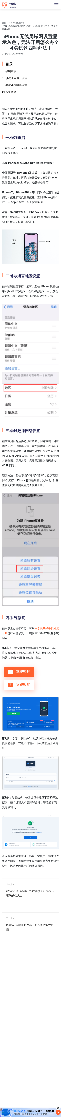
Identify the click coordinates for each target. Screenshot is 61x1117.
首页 (4, 23)
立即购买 (22, 672)
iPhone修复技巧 (16, 23)
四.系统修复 (9, 92)
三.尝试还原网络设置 (14, 85)
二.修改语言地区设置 (14, 78)
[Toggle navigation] (56, 4)
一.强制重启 (9, 71)
